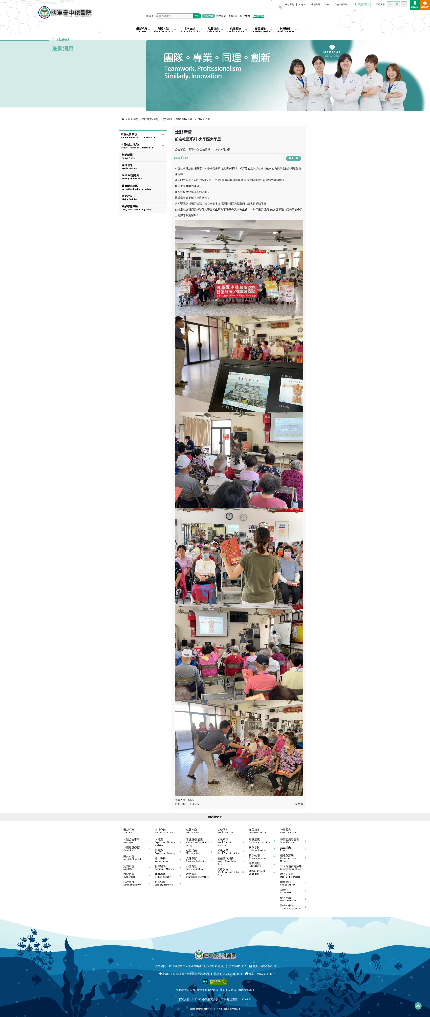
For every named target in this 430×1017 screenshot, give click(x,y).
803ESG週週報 (132, 177)
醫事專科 (162, 875)
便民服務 (260, 30)
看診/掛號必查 (197, 842)
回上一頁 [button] (293, 158)
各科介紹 (190, 30)
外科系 (165, 851)
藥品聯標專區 (136, 208)
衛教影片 (228, 872)
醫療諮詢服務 (227, 861)
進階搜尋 (208, 16)
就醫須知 (192, 851)
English (302, 4)
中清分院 (315, 4)
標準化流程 (290, 875)
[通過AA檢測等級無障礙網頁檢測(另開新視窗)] (218, 981)
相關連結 (255, 864)
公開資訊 (194, 867)
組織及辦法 (288, 858)
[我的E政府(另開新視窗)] (206, 981)
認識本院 (128, 867)
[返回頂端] (418, 1006)
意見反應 (259, 841)
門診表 (233, 15)
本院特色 (129, 875)
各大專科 (162, 859)
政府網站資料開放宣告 (204, 990)
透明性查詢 (290, 907)
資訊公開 (258, 856)
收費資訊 (197, 875)
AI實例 (285, 891)
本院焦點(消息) (150, 119)
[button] (182, 158)
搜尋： (150, 15)
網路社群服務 (257, 872)
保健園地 (235, 30)
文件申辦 (196, 859)
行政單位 (132, 883)
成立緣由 (285, 848)
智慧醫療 (285, 30)
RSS (327, 4)
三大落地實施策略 (291, 867)
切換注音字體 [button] (341, 4)
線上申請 (288, 899)
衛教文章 (229, 851)
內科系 (165, 842)
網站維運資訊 (246, 990)
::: (284, 4)
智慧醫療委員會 (289, 841)
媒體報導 (129, 167)
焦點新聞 (167, 119)
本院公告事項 (138, 136)
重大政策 (129, 198)
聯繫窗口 (287, 883)
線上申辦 (245, 15)
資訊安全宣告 (228, 990)
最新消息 (141, 30)
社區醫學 (164, 867)
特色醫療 (164, 883)
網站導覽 (289, 4)
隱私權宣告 (182, 990)
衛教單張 (225, 842)
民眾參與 (257, 848)
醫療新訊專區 (137, 187)
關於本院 (163, 30)
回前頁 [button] (299, 804)
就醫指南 (213, 30)
